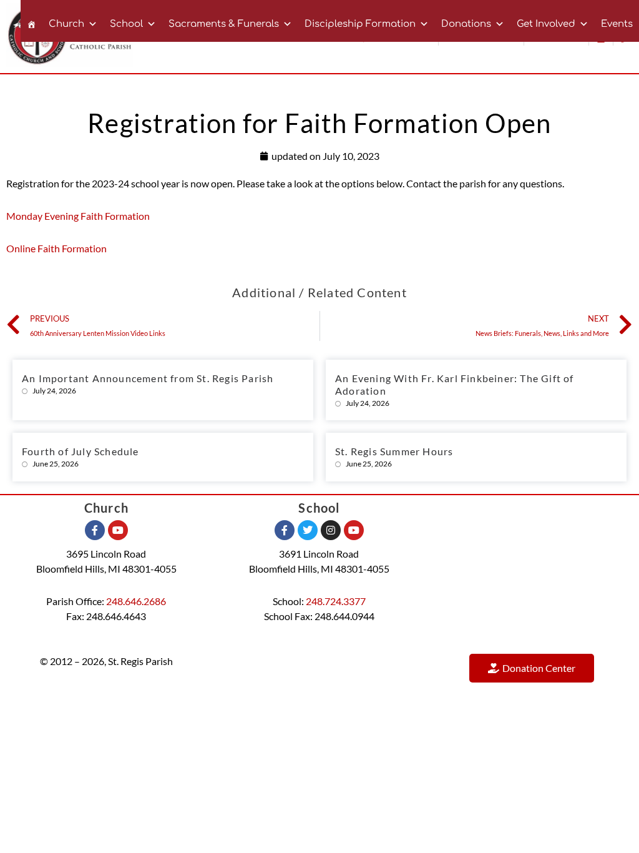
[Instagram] (331, 530)
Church (66, 24)
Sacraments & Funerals (223, 24)
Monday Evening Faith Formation (78, 216)
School (126, 24)
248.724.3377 (336, 601)
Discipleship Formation (360, 24)
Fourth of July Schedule (80, 451)
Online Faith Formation (56, 248)
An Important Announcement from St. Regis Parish (147, 378)
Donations (466, 24)
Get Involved (546, 24)
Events (617, 24)
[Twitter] (308, 530)
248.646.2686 (136, 601)
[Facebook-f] (95, 530)
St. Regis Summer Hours (394, 451)
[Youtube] (118, 530)
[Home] (31, 21)
